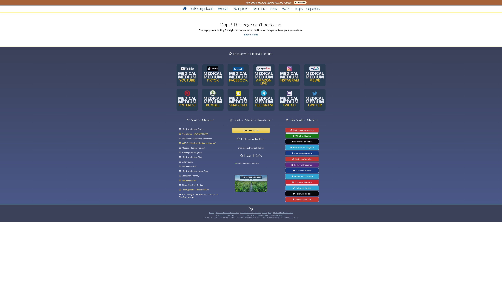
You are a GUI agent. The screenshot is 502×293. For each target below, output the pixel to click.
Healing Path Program (191, 152)
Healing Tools (241, 9)
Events (273, 9)
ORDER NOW (300, 2)
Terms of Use (244, 215)
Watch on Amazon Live (303, 130)
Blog (270, 213)
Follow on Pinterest (303, 182)
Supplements (313, 9)
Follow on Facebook (303, 153)
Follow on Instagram (303, 165)
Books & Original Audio (202, 9)
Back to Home (251, 34)
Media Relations (188, 166)
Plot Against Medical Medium (195, 189)
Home (211, 213)
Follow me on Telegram (303, 147)
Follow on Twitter (303, 188)
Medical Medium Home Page (194, 171)
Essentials (223, 9)
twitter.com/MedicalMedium (251, 147)
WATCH (286, 9)
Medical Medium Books (192, 129)
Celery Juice (187, 161)
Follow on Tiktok (303, 193)
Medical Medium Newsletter (227, 213)
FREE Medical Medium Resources (196, 138)
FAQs (253, 215)
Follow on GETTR (303, 199)
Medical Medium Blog (191, 157)
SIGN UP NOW (251, 130)
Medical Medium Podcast (193, 147)
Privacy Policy (231, 215)
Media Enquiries (188, 180)
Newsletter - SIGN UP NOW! (194, 134)
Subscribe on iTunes (303, 141)
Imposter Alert (263, 215)
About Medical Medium (192, 185)
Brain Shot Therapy (190, 175)
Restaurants (259, 9)
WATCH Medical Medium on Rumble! (198, 143)
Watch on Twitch (303, 170)
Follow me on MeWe (303, 176)
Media (264, 213)
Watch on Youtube (303, 159)
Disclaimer (220, 215)
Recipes (299, 9)
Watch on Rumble (303, 136)
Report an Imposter (278, 215)
